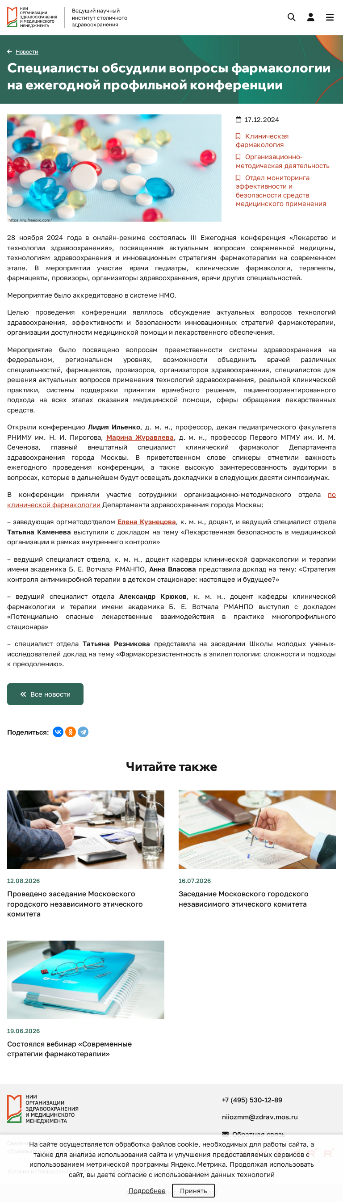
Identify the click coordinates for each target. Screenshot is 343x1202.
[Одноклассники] (70, 732)
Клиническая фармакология (262, 140)
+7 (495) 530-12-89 (252, 1100)
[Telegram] (83, 732)
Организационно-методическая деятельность (283, 160)
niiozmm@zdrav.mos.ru (260, 1117)
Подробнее (147, 1190)
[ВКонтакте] (58, 732)
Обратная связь (257, 1134)
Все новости (50, 694)
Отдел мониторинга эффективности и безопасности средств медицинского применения (281, 190)
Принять (193, 1190)
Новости (27, 51)
